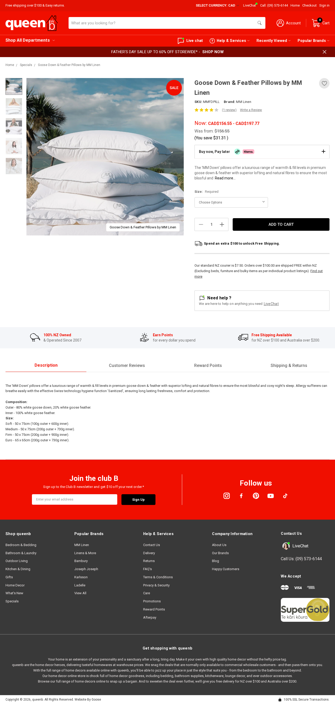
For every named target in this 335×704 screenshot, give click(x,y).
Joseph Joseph (86, 569)
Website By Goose (88, 699)
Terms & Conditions (158, 577)
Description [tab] (46, 365)
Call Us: (301, 558)
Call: (274, 5)
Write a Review (251, 110)
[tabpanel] (105, 156)
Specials (12, 601)
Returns (149, 561)
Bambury (81, 561)
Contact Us (151, 545)
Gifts (9, 577)
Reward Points (154, 609)
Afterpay (149, 617)
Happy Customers (225, 569)
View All (80, 593)
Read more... (225, 178)
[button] (262, 151)
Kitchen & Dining (17, 569)
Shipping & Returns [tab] (289, 365)
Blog (215, 561)
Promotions (152, 601)
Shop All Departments (27, 40)
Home (295, 5)
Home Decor (15, 585)
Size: (206, 192)
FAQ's (147, 569)
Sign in (324, 5)
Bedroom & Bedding (20, 545)
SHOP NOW (213, 52)
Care (146, 593)
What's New (14, 593)
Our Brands (220, 553)
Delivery (149, 553)
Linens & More (85, 553)
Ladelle (79, 585)
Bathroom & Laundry (20, 553)
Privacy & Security (156, 585)
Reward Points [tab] (208, 365)
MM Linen (81, 545)
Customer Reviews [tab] (127, 365)
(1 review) (229, 110)
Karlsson (81, 577)
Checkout (309, 5)
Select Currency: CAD (216, 5)
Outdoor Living (16, 561)
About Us (219, 545)
